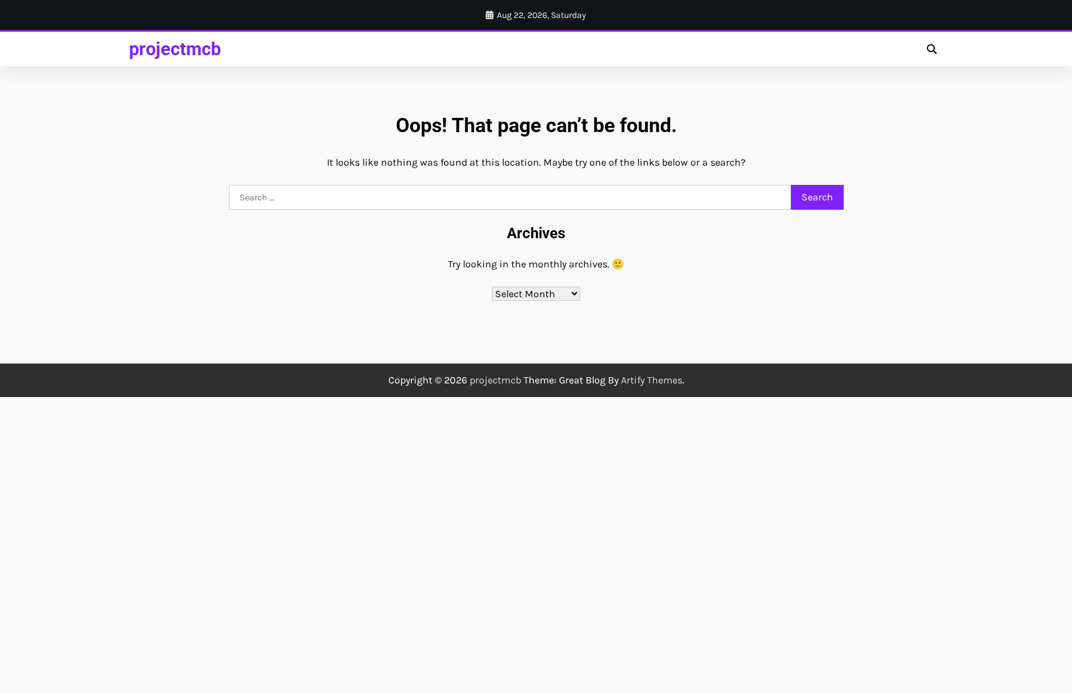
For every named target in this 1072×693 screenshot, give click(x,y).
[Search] (932, 49)
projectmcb (175, 49)
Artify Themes (651, 380)
